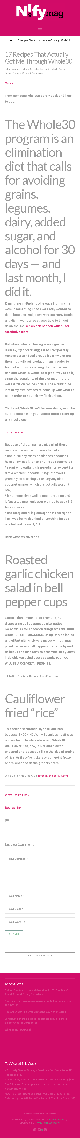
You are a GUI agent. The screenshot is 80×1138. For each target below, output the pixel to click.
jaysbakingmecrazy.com (53, 775)
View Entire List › (17, 795)
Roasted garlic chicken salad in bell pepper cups (39, 580)
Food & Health (31, 68)
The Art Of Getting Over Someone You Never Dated (35, 1012)
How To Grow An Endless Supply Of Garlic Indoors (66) (37, 1094)
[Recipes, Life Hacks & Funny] (39, 12)
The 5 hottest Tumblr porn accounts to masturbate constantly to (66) (36, 1087)
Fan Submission (15, 68)
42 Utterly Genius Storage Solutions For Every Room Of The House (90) (38, 1073)
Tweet (10, 83)
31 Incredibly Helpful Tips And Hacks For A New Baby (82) (39, 1079)
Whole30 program (40, 130)
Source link (13, 808)
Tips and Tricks (48, 68)
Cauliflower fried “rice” (35, 705)
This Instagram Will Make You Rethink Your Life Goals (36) (40, 1098)
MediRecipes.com (36, 1119)
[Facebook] (34, 1129)
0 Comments (36, 73)
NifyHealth (26, 1123)
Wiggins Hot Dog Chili (18, 1029)
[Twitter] (39, 1129)
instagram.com (14, 432)
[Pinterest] (45, 1129)
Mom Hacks (18, 1119)
